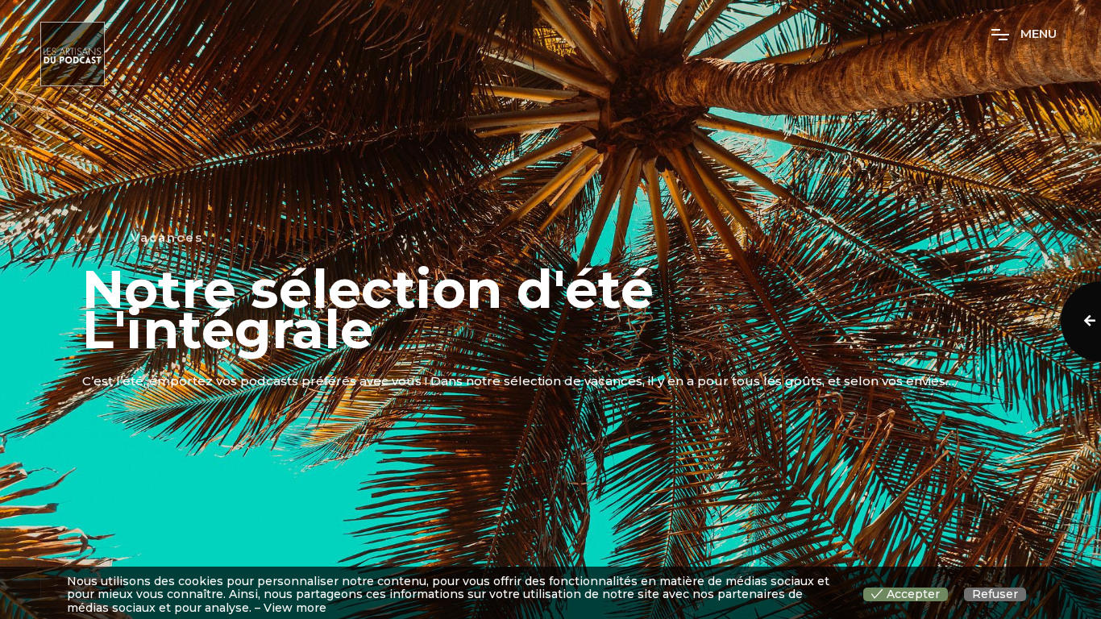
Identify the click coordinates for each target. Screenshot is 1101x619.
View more (295, 608)
